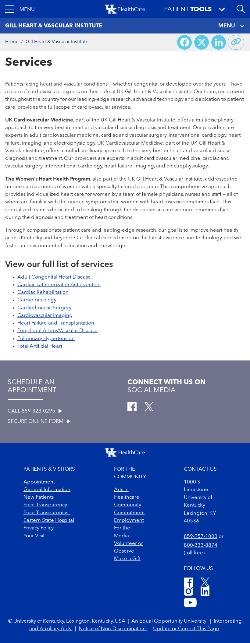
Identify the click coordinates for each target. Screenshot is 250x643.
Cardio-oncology (36, 300)
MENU (226, 26)
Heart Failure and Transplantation (55, 323)
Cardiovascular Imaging (45, 315)
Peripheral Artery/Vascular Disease (57, 330)
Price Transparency (45, 505)
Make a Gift (127, 558)
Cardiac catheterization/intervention (59, 284)
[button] (20, 9)
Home (12, 42)
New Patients (38, 497)
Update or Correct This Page (186, 628)
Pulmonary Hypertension (46, 338)
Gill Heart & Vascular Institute (57, 42)
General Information (46, 489)
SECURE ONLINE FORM (36, 421)
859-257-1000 (200, 536)
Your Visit (34, 536)
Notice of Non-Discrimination (113, 628)
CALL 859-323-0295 (32, 411)
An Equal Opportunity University (169, 621)
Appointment (39, 482)
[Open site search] (241, 9)
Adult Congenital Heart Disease (54, 277)
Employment (129, 520)
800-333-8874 (200, 545)
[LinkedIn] (205, 592)
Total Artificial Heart (39, 346)
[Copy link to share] (236, 42)
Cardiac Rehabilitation (43, 292)
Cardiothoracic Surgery (44, 308)
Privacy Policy (38, 528)
